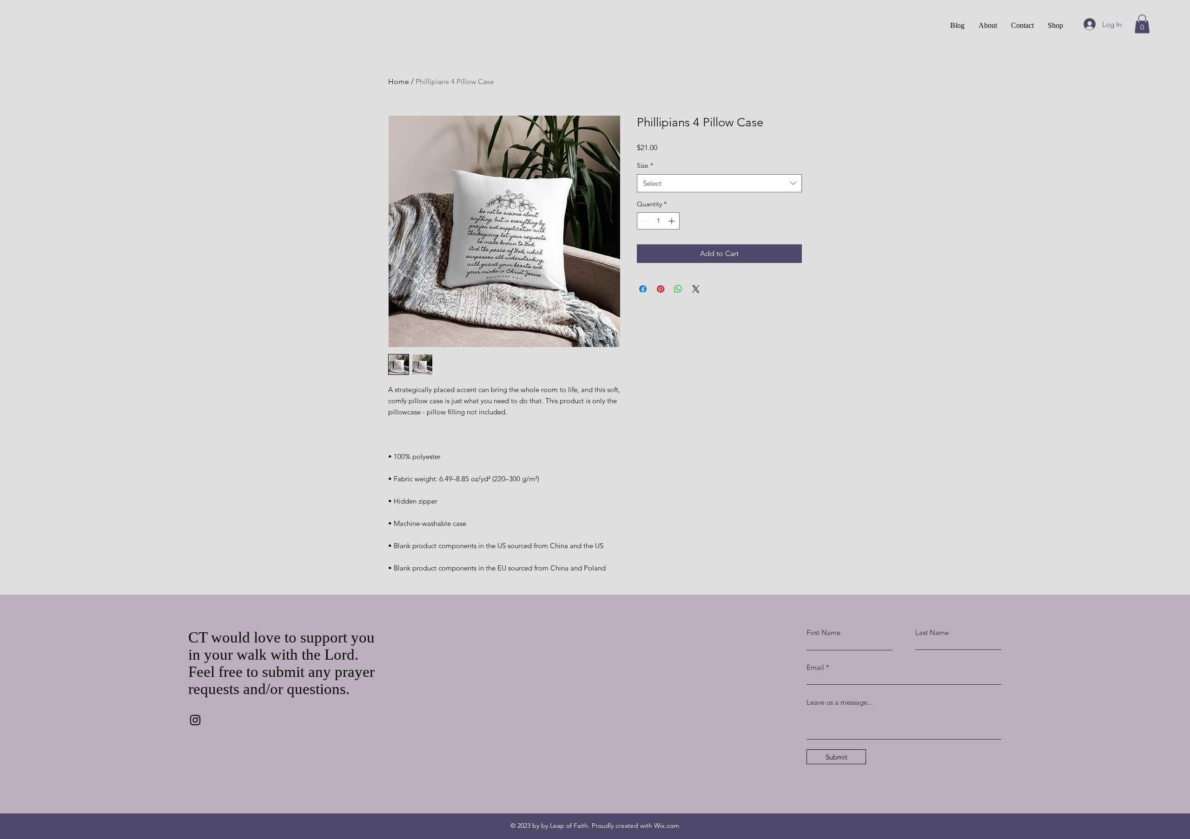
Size (645, 165)
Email (815, 667)
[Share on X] (695, 289)
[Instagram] (195, 720)
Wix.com (666, 825)
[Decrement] (644, 221)
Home (398, 81)
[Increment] (672, 221)
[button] (1142, 23)
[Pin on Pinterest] (660, 289)
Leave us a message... (840, 702)
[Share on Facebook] (642, 289)
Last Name (932, 632)
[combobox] (719, 183)
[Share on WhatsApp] (678, 289)
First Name (823, 632)
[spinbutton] (658, 221)
